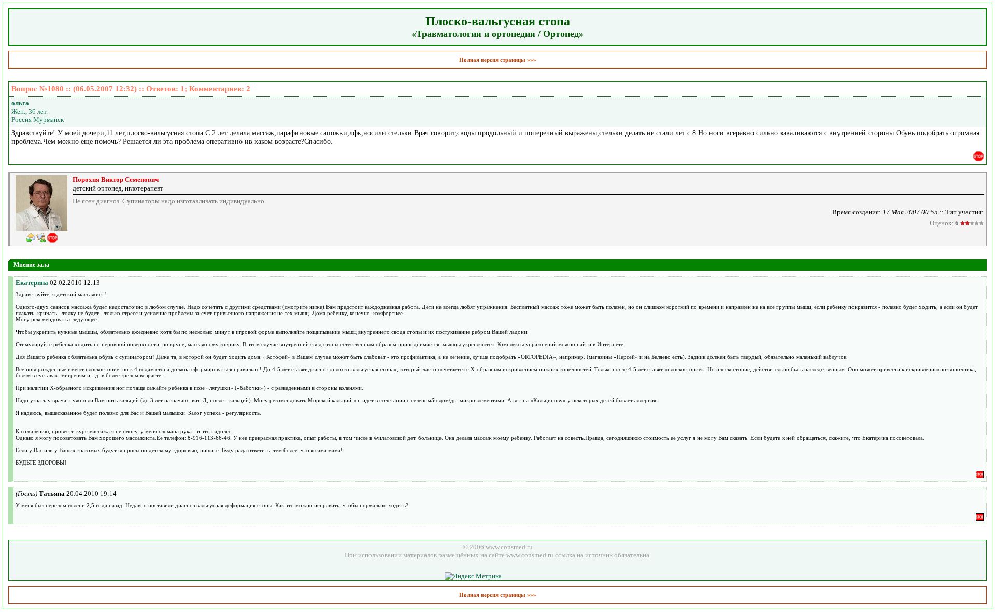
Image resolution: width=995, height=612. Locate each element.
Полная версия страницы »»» (497, 60)
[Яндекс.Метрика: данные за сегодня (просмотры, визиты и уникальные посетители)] (473, 576)
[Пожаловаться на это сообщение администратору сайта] (978, 156)
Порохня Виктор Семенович (116, 179)
